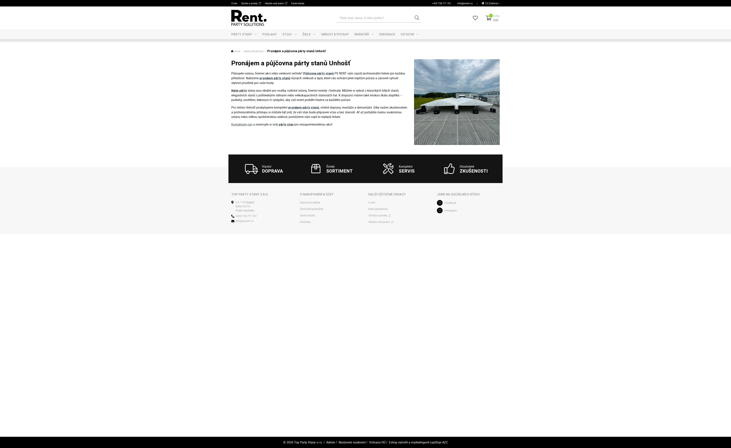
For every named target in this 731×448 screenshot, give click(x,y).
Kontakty (305, 222)
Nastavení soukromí (352, 442)
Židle (306, 34)
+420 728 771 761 (441, 3)
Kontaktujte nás (241, 124)
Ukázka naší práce (274, 3)
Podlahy (269, 34)
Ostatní (407, 34)
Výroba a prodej (249, 3)
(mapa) (250, 202)
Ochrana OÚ (377, 442)
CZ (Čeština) (491, 3)
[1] (416, 17)
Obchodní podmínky (311, 209)
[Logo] (259, 18)
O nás (234, 3)
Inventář (361, 34)
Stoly (287, 34)
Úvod (237, 51)
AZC (445, 442)
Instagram (451, 210)
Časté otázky (297, 3)
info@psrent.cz (465, 3)
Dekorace (387, 34)
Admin (330, 442)
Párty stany (241, 34)
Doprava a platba (310, 202)
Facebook (450, 203)
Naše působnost (253, 51)
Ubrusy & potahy (335, 34)
